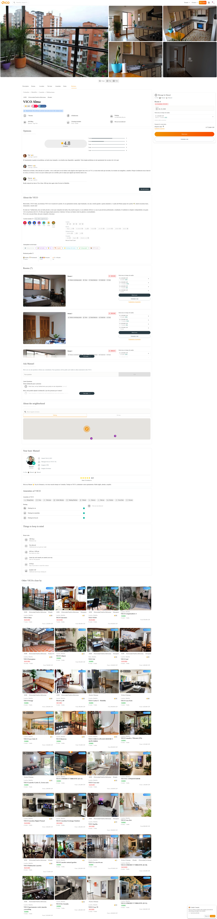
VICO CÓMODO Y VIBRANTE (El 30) (134, 865)
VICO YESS (92, 617)
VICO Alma (28, 617)
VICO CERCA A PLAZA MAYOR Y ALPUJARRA (100, 740)
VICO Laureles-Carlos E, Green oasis (36, 782)
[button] (27, 106)
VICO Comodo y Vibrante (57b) (131, 738)
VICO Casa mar (93, 782)
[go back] (209, 2)
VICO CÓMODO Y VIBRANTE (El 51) (134, 903)
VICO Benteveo (61, 739)
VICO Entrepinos (29, 659)
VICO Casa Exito (126, 700)
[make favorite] (24, 588)
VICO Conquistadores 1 (129, 614)
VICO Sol (91, 659)
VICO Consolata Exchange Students (68, 821)
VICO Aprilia (92, 824)
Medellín (34, 92)
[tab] (25, 86)
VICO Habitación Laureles (32, 865)
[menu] (14, 3)
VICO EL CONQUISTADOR (130, 779)
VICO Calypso (61, 656)
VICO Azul (124, 659)
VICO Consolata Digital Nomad (34, 821)
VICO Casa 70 (93, 907)
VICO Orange (28, 700)
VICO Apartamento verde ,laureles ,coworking (35, 908)
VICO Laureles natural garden (66, 862)
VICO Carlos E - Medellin (97, 700)
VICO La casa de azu (95, 862)
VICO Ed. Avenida (62, 904)
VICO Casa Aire (126, 820)
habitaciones (51, 92)
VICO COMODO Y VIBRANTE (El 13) (69, 779)
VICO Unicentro (61, 617)
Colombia (26, 92)
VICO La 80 (60, 700)
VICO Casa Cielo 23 (30, 739)
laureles (41, 92)
